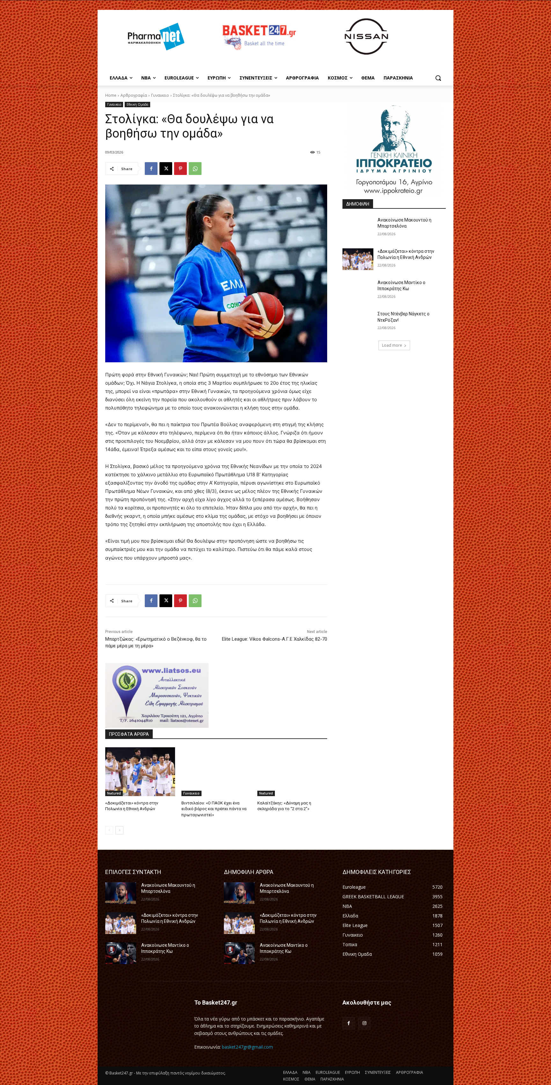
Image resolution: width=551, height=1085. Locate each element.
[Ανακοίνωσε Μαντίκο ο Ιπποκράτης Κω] (357, 290)
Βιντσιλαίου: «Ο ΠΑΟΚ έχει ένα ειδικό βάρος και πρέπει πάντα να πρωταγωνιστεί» (213, 809)
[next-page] (119, 830)
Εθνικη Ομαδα (137, 104)
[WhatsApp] (195, 168)
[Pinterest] (180, 168)
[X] (165, 168)
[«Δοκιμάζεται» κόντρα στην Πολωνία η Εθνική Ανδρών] (140, 771)
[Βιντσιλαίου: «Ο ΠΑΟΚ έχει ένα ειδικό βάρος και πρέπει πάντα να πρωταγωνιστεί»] (216, 771)
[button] (438, 78)
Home (110, 95)
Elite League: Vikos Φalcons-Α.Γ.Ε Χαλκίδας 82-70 (274, 639)
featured (114, 793)
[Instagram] (364, 1023)
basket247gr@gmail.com (247, 1047)
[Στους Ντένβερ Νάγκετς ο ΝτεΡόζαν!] (357, 322)
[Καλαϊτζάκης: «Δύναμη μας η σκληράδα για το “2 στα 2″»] (292, 771)
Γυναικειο (160, 95)
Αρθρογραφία (134, 95)
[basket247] (258, 37)
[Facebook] (151, 168)
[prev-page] (109, 830)
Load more (392, 345)
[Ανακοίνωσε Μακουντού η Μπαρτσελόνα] (357, 228)
